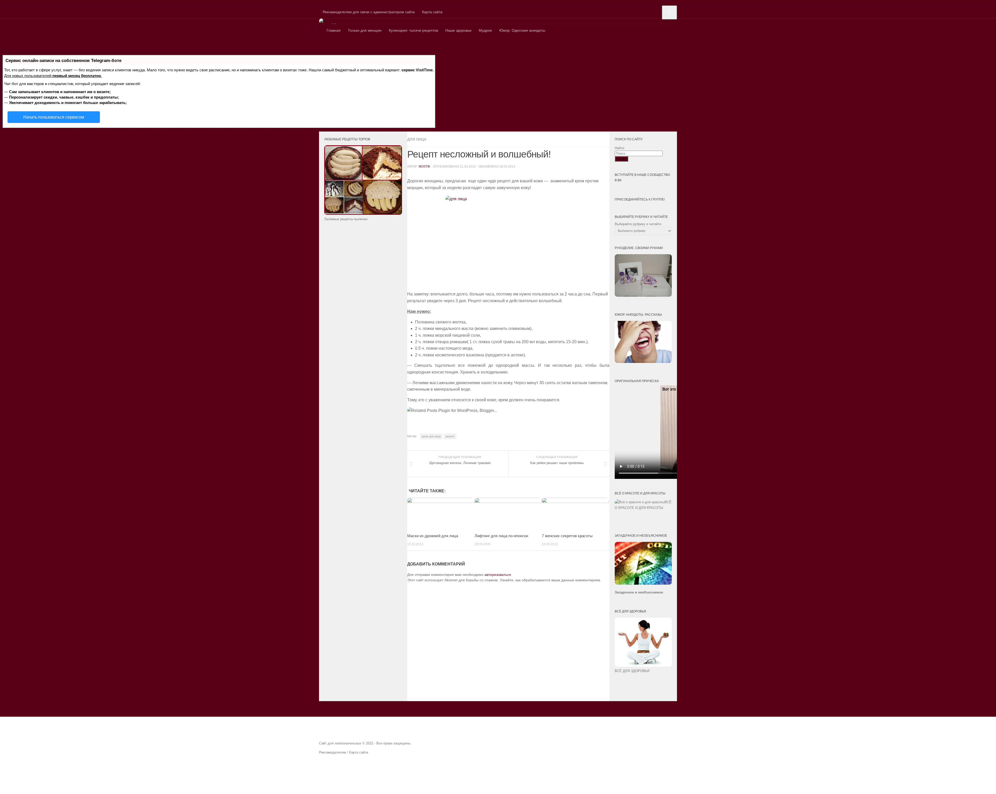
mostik (424, 166)
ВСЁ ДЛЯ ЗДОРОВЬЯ (632, 671)
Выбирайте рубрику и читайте (638, 224)
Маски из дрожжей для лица (432, 536)
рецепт (450, 436)
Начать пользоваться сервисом (53, 117)
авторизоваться (498, 574)
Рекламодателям (332, 752)
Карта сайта (432, 12)
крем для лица (431, 436)
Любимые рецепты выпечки (345, 219)
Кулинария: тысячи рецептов (413, 30)
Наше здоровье (458, 30)
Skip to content (12, 3)
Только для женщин (365, 30)
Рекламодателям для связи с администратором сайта (369, 12)
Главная (334, 30)
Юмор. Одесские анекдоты (522, 30)
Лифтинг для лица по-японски (501, 536)
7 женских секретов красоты (567, 536)
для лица (416, 139)
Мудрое (485, 30)
